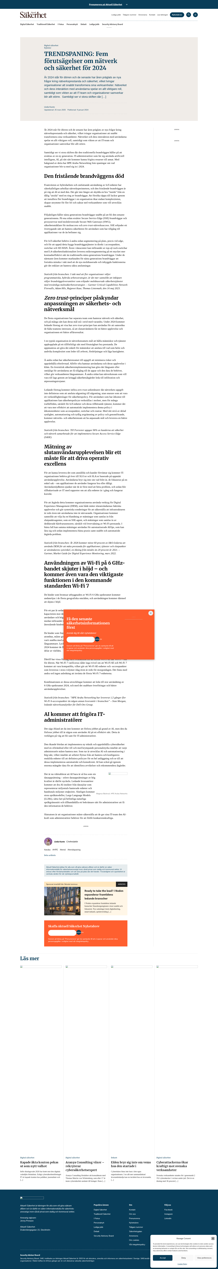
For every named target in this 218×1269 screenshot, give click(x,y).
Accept (163, 1258)
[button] (213, 1238)
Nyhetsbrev (177, 15)
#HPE (55, 850)
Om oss (132, 1214)
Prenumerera (134, 1218)
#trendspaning (74, 850)
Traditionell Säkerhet (46, 24)
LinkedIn (167, 1218)
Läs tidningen (162, 15)
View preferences (204, 1258)
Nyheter (47, 48)
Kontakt (152, 15)
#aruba (47, 850)
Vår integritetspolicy (137, 1244)
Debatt (84, 24)
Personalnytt (72, 24)
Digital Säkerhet (27, 24)
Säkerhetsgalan (135, 1231)
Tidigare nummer (129, 15)
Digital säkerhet (51, 45)
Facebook (168, 1210)
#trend (63, 850)
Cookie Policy (182, 1264)
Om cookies (134, 1240)
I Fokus (61, 24)
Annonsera (142, 15)
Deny (183, 1258)
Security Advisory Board (112, 24)
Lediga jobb (116, 15)
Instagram (168, 1214)
